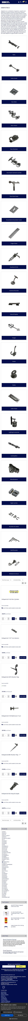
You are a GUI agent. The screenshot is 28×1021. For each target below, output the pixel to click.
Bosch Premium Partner (9, 939)
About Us (3, 996)
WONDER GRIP (6, 897)
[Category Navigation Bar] (26, 2)
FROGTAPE (5, 851)
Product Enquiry (4, 994)
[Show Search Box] (21, 2)
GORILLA (5, 854)
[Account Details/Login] (19, 2)
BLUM (4, 834)
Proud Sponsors (7, 950)
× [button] (26, 1004)
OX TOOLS (5, 871)
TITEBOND (5, 889)
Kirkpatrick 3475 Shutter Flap (10, 677)
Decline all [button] (20, 1015)
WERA (4, 896)
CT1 (4, 839)
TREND (4, 893)
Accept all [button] (7, 1015)
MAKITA (5, 863)
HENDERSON (6, 858)
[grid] (23, 583)
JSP (4, 860)
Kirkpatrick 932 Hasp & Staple (10, 793)
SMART (4, 882)
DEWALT (5, 840)
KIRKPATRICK (6, 861)
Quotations (3, 992)
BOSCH (4, 837)
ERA (4, 844)
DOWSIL (5, 842)
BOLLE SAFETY (6, 835)
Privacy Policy (20, 970)
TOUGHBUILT (6, 890)
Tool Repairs (4, 998)
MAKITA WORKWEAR (7, 864)
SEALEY (4, 881)
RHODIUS (5, 876)
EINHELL (5, 843)
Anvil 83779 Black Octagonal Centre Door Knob (17, 906)
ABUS (4, 831)
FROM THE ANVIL (7, 852)
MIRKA (4, 868)
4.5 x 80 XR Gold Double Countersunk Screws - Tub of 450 (17, 913)
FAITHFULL (5, 847)
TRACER (5, 892)
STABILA (5, 886)
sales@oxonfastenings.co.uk (11, 980)
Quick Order (4, 993)
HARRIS (4, 856)
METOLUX (5, 865)
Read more (9, 1009)
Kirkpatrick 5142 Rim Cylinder (10, 599)
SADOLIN (5, 880)
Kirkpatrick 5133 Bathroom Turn (11, 716)
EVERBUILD (5, 846)
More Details (23, 618)
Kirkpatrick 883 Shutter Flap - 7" (11, 755)
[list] (25, 583)
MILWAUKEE (6, 867)
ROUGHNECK (6, 879)
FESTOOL (5, 848)
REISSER (5, 875)
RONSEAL (5, 877)
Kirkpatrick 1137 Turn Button (10, 638)
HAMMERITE (6, 855)
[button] (14, 1018)
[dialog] (14, 1012)
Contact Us (3, 997)
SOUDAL (5, 885)
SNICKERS (5, 884)
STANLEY (5, 888)
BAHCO (4, 833)
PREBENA (5, 873)
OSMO (4, 869)
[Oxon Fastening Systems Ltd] (5, 2)
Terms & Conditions (5, 1001)
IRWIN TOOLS (6, 859)
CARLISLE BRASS (6, 838)
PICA (4, 872)
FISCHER (5, 850)
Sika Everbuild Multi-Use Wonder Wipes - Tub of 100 (18, 918)
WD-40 (4, 894)
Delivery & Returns (5, 1002)
